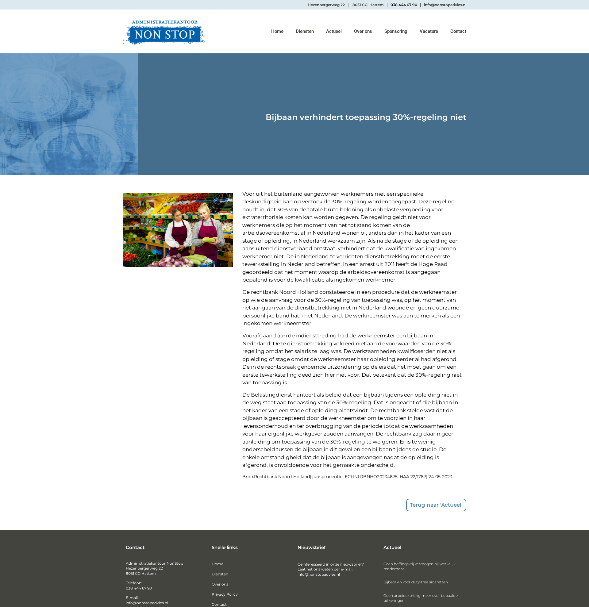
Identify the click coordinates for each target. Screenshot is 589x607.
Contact (458, 31)
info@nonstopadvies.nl (319, 574)
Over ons (363, 31)
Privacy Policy (225, 594)
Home (277, 31)
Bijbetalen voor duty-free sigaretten (415, 582)
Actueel (334, 31)
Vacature (429, 31)
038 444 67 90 (404, 4)
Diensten (305, 31)
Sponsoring (395, 31)
